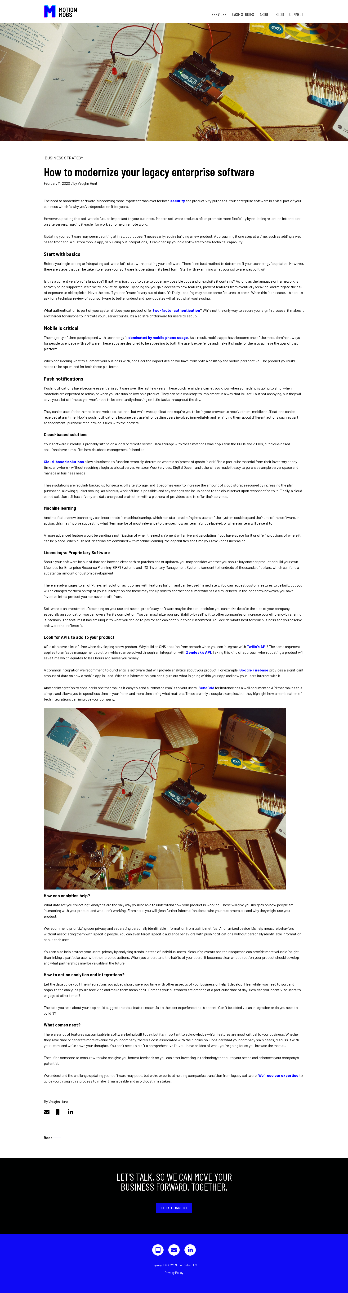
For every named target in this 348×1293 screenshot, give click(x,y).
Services (218, 14)
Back (52, 1137)
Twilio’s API (256, 646)
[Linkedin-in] (190, 1250)
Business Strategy (64, 157)
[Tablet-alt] (158, 1250)
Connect (296, 14)
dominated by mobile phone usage (158, 337)
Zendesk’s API (198, 652)
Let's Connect (174, 1207)
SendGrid (206, 687)
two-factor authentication (176, 310)
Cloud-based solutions (64, 461)
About (265, 14)
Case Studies (243, 14)
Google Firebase (253, 670)
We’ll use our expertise (278, 1075)
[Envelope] (174, 1250)
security (177, 200)
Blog (280, 14)
